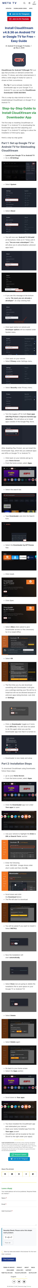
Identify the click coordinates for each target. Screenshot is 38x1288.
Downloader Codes (20, 8)
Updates (8, 8)
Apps (30, 8)
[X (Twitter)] (12, 1174)
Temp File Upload (7, 1273)
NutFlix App (33, 1273)
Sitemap (29, 1286)
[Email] (19, 1281)
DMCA (33, 1267)
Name (4, 1198)
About (27, 1267)
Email (4, 1204)
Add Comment (7, 1211)
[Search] (24, 3)
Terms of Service (8, 1267)
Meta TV (9, 3)
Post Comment (9, 1259)
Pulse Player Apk (20, 1273)
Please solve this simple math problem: (17, 1231)
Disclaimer (10, 1270)
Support (28, 1270)
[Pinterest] (19, 1174)
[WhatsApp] (33, 1174)
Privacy (19, 1267)
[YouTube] (24, 1281)
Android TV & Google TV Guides (19, 46)
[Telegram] (26, 1174)
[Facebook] (5, 1174)
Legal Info (19, 1270)
